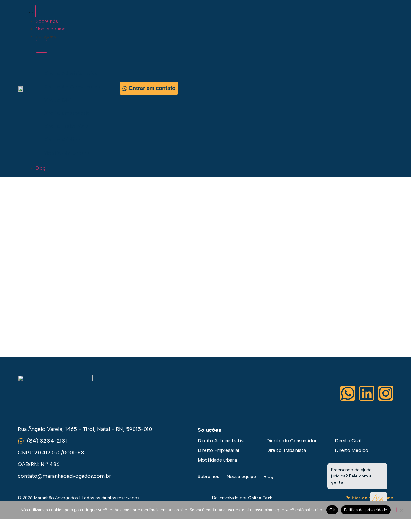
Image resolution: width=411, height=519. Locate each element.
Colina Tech (260, 497)
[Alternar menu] (30, 11)
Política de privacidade (366, 509)
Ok (332, 509)
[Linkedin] (366, 393)
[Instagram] (385, 393)
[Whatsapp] (347, 393)
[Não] (401, 509)
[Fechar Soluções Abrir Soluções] (41, 46)
